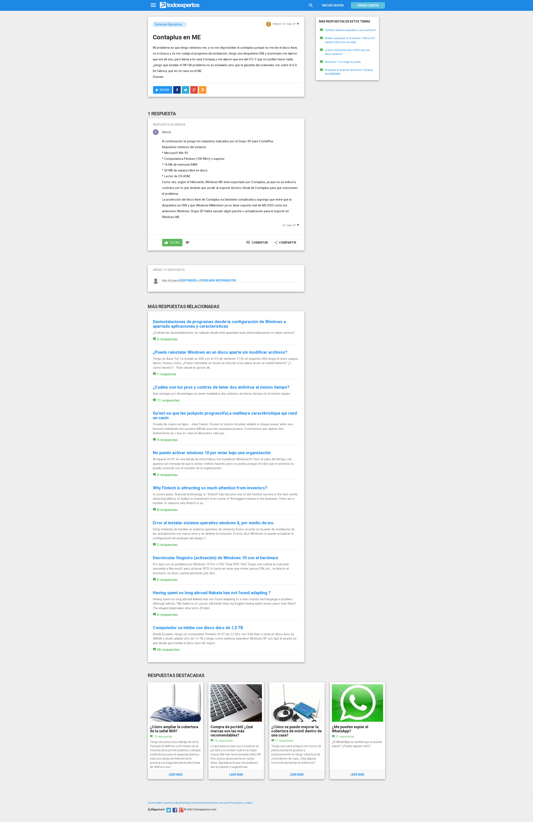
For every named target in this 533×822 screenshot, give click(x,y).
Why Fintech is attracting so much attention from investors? (210, 487)
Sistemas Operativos (168, 24)
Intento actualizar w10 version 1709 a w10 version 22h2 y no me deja (350, 40)
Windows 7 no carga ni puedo (343, 61)
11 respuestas (168, 400)
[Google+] (180, 809)
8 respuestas (167, 510)
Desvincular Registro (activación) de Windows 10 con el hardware (215, 557)
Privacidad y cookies (241, 802)
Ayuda (179, 802)
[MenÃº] (153, 5)
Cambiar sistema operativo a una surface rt (350, 30)
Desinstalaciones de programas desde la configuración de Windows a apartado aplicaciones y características (219, 324)
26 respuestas (168, 650)
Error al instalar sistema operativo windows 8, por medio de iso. (213, 522)
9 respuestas (167, 440)
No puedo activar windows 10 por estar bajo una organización (212, 452)
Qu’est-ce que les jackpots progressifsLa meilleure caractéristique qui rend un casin (225, 415)
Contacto (197, 802)
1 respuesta (166, 374)
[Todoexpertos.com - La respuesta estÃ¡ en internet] (180, 5)
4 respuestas (167, 475)
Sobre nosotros (164, 802)
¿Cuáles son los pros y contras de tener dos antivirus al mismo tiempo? (221, 387)
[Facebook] (174, 809)
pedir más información (217, 280)
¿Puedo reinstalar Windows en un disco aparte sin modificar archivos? (220, 352)
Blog (187, 802)
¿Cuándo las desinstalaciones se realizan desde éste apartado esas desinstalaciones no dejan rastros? (224, 333)
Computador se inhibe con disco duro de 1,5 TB (198, 627)
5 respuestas (167, 580)
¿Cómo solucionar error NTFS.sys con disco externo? (347, 52)
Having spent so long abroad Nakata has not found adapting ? (212, 592)
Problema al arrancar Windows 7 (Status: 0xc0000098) (349, 72)
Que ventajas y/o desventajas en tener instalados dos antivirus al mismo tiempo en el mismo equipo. (222, 394)
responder (188, 280)
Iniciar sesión (333, 5)
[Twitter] (168, 809)
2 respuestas (167, 339)
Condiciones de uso (215, 802)
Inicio (151, 802)
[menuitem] (177, 90)
